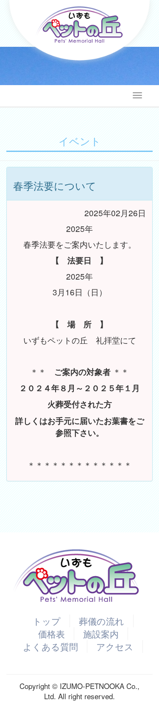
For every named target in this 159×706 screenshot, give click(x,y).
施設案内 (101, 633)
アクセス (115, 646)
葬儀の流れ (101, 621)
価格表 (51, 633)
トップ (47, 621)
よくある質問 (50, 646)
